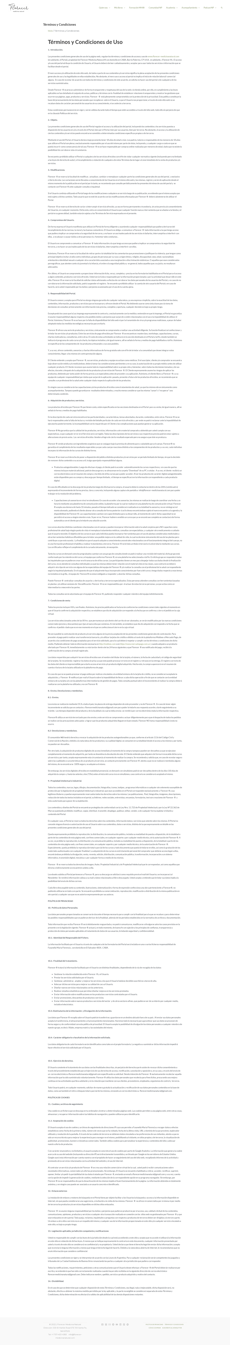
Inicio (50, 31)
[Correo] (110, 1324)
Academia (170, 7)
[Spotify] (127, 1324)
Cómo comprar (155, 1328)
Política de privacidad (154, 1324)
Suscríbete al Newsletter (172, 1328)
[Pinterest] (124, 1324)
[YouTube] (117, 1324)
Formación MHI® (137, 7)
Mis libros (118, 7)
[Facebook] (102, 1324)
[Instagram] (106, 1324)
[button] (222, 8)
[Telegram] (113, 1324)
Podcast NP (209, 7)
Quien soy (103, 7)
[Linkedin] (120, 1324)
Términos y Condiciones (174, 1324)
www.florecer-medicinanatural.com (163, 56)
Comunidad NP (155, 7)
